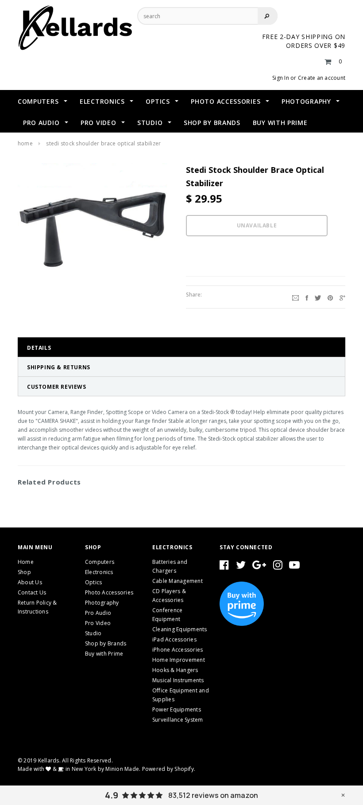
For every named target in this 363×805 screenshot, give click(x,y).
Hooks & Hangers (175, 670)
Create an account (321, 78)
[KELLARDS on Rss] (294, 567)
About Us (30, 582)
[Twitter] (318, 297)
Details (39, 348)
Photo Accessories (109, 592)
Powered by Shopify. (169, 769)
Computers (99, 562)
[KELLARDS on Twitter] (241, 567)
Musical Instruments (178, 680)
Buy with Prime (104, 653)
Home (25, 143)
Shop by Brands (105, 643)
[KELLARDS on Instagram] (277, 567)
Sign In (280, 78)
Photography (102, 602)
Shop (24, 572)
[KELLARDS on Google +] (259, 567)
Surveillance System (177, 719)
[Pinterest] (330, 297)
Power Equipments (176, 709)
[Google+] (342, 297)
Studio (93, 633)
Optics (93, 582)
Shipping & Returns (58, 367)
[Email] (295, 297)
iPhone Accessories (177, 649)
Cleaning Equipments (179, 629)
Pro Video (98, 623)
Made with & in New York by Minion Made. (79, 769)
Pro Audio (98, 613)
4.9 (111, 795)
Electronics (99, 572)
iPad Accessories (174, 639)
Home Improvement (178, 660)
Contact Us (32, 592)
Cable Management (177, 581)
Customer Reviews (56, 387)
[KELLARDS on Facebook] (224, 567)
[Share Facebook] (306, 297)
